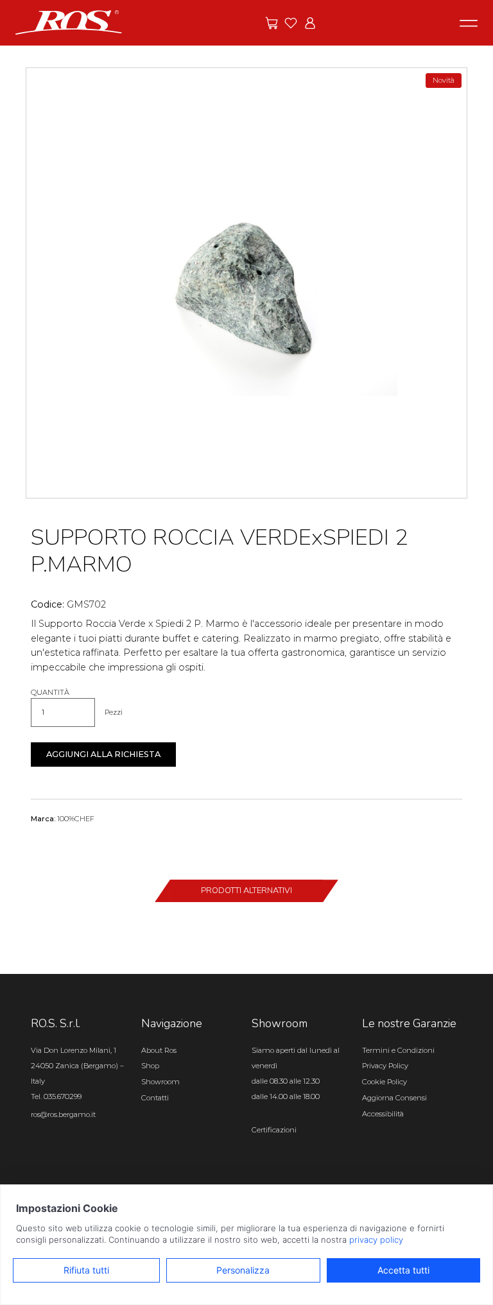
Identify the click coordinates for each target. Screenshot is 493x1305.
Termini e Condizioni (398, 1050)
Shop (150, 1065)
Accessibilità (383, 1113)
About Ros (159, 1050)
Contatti (155, 1097)
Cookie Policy (384, 1081)
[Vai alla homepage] (68, 21)
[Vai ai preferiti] (290, 23)
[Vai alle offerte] (271, 23)
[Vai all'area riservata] (310, 23)
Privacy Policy (385, 1065)
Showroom (160, 1081)
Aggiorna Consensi (394, 1097)
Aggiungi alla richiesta (103, 754)
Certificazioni (274, 1129)
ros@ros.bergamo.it (63, 1114)
